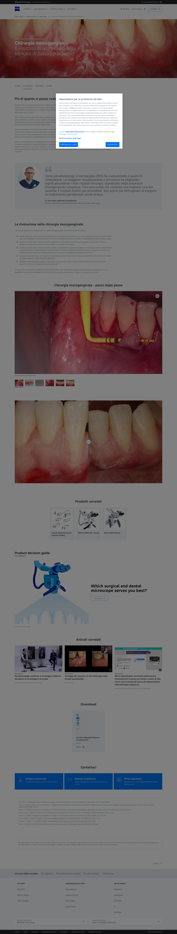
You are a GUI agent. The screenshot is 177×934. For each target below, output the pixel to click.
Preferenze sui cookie (68, 144)
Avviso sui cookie (65, 138)
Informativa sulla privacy (75, 132)
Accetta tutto (112, 144)
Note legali (77, 138)
